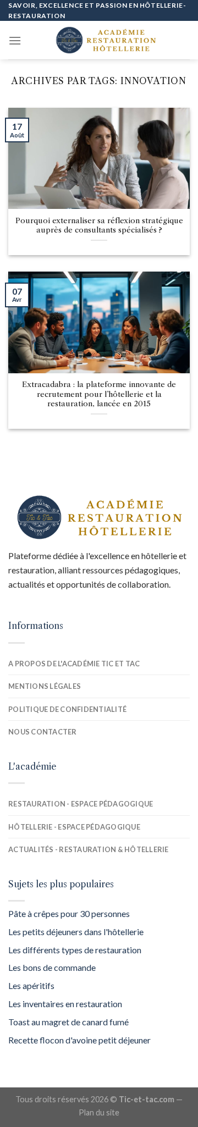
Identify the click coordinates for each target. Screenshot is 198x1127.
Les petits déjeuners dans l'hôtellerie (76, 931)
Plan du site (99, 1112)
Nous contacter (42, 731)
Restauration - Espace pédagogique (80, 803)
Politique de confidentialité (67, 709)
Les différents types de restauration (74, 949)
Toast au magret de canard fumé (68, 1021)
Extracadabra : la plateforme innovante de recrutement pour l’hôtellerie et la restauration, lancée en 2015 (99, 394)
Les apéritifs (31, 985)
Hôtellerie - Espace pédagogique (74, 826)
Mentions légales (44, 686)
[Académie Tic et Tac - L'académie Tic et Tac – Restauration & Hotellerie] (106, 40)
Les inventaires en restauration (65, 1003)
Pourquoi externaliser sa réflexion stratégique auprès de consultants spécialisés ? (99, 225)
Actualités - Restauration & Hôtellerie (88, 849)
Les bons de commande (52, 967)
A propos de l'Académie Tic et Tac (74, 663)
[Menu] (14, 40)
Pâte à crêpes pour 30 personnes (69, 913)
